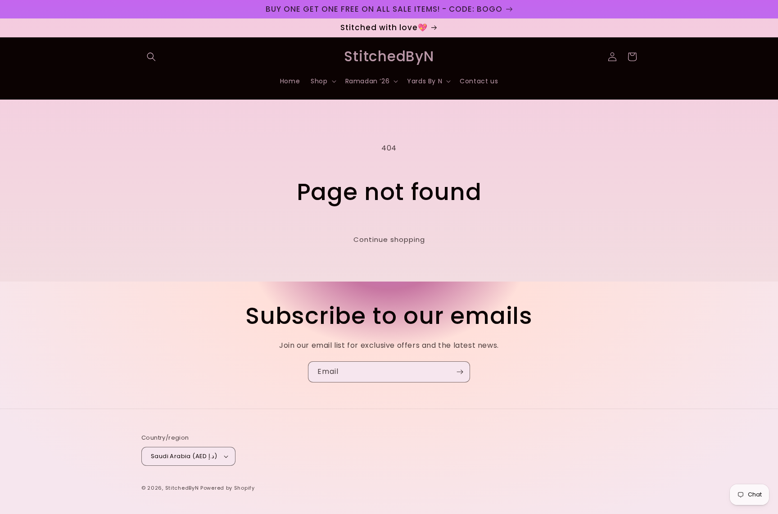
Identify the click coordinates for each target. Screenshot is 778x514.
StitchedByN (182, 487)
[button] (151, 57)
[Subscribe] (460, 371)
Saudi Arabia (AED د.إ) (184, 456)
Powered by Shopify (227, 487)
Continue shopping (389, 239)
